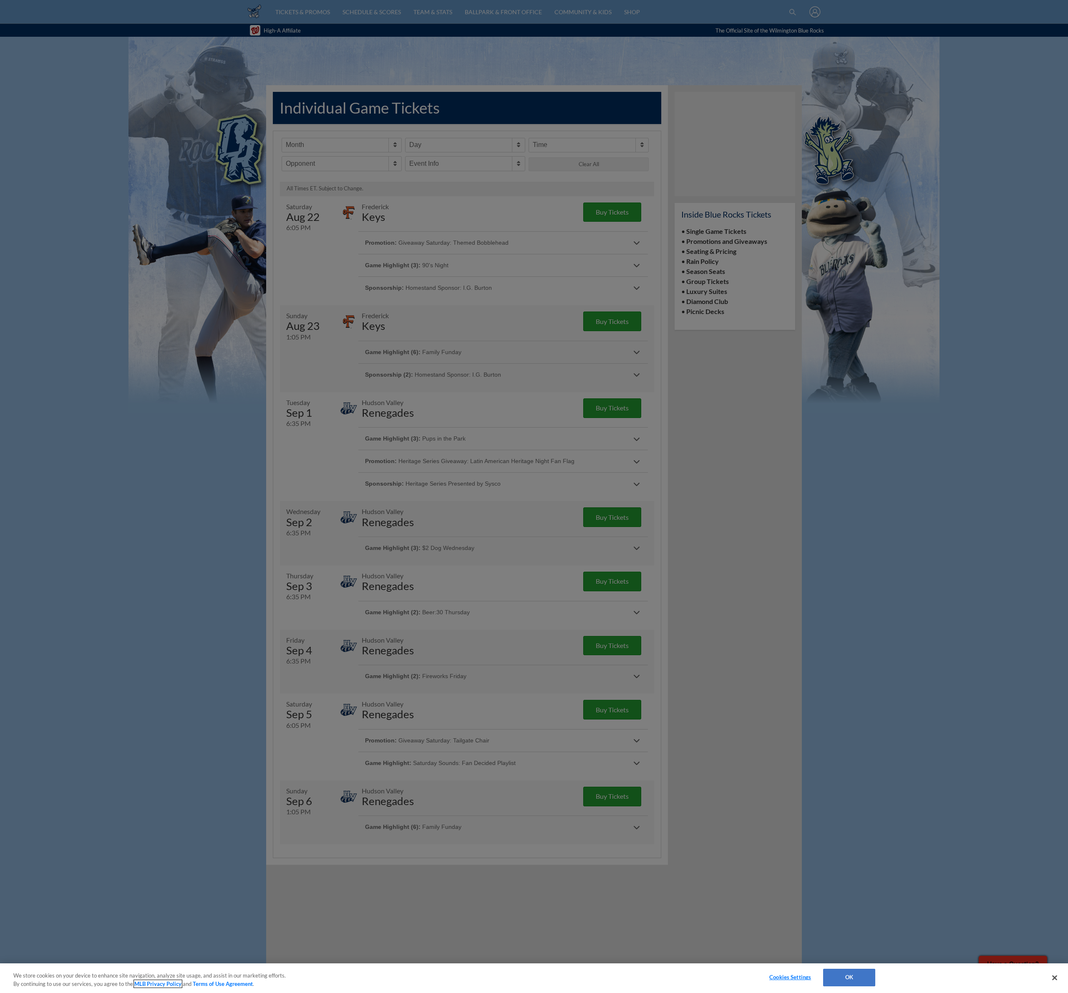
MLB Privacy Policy (157, 983)
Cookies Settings (790, 977)
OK (849, 977)
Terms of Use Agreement (223, 983)
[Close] (1054, 977)
